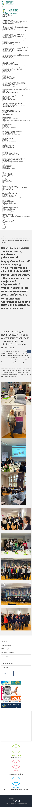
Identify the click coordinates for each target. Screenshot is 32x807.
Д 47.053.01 (5, 205)
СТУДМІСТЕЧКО (6, 126)
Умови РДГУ (14, 178)
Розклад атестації (7, 163)
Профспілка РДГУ (5, 656)
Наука (3, 183)
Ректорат (4, 16)
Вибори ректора (6, 76)
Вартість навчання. (7, 181)
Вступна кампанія (6, 117)
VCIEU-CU (4, 223)
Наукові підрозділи (7, 208)
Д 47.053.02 (5, 206)
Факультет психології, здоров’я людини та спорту (15, 50)
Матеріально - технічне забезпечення (12, 69)
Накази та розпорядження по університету (13, 157)
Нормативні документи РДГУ (9, 186)
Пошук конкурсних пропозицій (10, 118)
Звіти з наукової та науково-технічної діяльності (14, 187)
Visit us (16, 781)
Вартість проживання (7, 130)
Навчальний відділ (6, 645)
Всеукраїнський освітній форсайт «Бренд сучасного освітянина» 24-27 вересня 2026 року (15, 266)
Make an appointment (16, 748)
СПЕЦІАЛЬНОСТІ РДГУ (7, 115)
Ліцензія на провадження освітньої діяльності (14, 83)
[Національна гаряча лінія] (16, 694)
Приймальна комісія (7, 116)
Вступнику (5, 113)
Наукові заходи (6, 200)
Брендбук (5, 75)
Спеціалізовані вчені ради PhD (10, 207)
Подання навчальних (10, 150)
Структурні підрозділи (8, 106)
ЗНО (3, 119)
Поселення (5, 125)
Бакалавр (4, 171)
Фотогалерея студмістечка (9, 136)
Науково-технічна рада (8, 189)
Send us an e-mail (16, 764)
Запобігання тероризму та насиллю (11, 111)
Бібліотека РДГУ (6, 98)
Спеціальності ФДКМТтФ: (15, 32)
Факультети (5, 18)
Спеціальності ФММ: (14, 20)
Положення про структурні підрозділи (12, 68)
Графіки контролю (12, 161)
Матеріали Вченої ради (8, 96)
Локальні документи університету (11, 67)
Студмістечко (4, 660)
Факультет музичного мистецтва (10, 19)
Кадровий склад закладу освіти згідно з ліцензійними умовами (16, 89)
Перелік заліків (6, 167)
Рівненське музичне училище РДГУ (11, 102)
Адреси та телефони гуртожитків (11, 134)
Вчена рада (5, 91)
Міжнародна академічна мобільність (11, 227)
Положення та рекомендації (9, 155)
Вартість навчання (7, 124)
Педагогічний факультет (8, 56)
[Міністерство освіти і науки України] (6, 683)
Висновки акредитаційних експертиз (12, 79)
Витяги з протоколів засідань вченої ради (13, 95)
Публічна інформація (7, 63)
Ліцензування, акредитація (9, 77)
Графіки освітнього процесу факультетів (12, 159)
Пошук (4, 228)
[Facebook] (13, 801)
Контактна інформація (7, 663)
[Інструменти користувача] (29, 351)
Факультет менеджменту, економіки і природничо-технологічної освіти (15, 27)
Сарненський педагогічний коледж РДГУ (12, 103)
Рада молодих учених (7, 210)
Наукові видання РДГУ (8, 212)
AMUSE (4, 222)
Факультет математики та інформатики (12, 36)
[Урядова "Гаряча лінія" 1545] (16, 683)
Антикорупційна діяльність (9, 110)
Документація (6, 185)
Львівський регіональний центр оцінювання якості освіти (15, 122)
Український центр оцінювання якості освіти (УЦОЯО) (16, 120)
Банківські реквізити (7, 138)
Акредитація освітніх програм (10, 81)
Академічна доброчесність (9, 213)
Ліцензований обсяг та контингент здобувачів (14, 158)
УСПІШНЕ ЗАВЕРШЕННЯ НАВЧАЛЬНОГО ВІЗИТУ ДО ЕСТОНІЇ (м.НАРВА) (14, 291)
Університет (7, 15)
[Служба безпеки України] (11, 705)
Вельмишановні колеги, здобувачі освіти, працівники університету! (15, 252)
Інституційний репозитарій (9, 99)
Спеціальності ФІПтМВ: (16, 25)
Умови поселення (6, 129)
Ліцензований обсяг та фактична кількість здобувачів (16, 88)
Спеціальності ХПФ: (16, 46)
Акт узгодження (8, 86)
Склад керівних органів (8, 62)
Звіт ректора (5, 108)
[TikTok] (19, 801)
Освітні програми (6, 170)
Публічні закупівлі (6, 71)
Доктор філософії (7, 173)
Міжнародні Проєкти (7, 221)
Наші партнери (6, 180)
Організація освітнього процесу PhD (11, 198)
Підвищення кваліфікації (8, 209)
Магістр (4, 172)
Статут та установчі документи (10, 64)
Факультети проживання (8, 133)
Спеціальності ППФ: (16, 53)
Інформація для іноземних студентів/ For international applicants (16, 217)
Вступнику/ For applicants (8, 219)
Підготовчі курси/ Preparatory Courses (12, 220)
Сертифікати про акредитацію (10, 84)
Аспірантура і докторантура (9, 193)
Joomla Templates (10, 803)
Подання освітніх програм (10, 152)
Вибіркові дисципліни (8, 175)
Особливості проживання (8, 132)
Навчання (5, 140)
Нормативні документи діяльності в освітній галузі (15, 65)
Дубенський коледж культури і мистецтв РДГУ (14, 105)
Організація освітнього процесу (10, 154)
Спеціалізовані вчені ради (9, 203)
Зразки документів (7, 174)
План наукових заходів (8, 201)
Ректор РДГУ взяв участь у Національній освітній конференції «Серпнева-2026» (15, 279)
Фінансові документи (7, 70)
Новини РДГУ (4, 667)
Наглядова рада (6, 97)
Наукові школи (6, 191)
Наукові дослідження (7, 192)
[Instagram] (16, 801)
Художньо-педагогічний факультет (11, 42)
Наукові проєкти (6, 188)
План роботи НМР (6, 146)
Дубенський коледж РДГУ (9, 104)
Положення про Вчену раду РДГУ (10, 92)
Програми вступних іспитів (9, 195)
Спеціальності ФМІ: (16, 39)
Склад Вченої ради (7, 94)
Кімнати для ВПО (6, 137)
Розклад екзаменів (7, 165)
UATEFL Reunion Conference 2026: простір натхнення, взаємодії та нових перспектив (16, 303)
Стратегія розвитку (7, 109)
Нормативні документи (8, 78)
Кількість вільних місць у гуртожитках (11, 131)
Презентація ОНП (6, 199)
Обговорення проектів (8, 148)
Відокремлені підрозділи (8, 101)
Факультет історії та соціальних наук (11, 22)
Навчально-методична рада (9, 141)
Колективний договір (7, 74)
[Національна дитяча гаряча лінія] (6, 694)
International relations (10, 214)
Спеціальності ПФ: (15, 59)
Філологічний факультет (8, 49)
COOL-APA (4, 224)
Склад (9, 144)
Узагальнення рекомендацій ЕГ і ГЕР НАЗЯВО (13, 82)
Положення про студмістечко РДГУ (11, 127)
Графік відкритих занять (8, 168)
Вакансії (4, 72)
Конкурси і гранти (7, 202)
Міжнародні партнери (7, 226)
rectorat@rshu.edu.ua (16, 774)
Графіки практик (6, 166)
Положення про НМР (7, 143)
